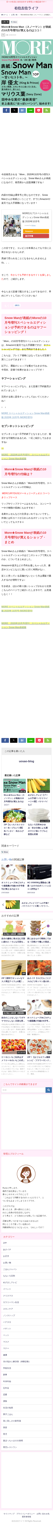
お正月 (6, 1256)
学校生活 (7, 1368)
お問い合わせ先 (43, 1514)
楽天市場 (29, 236)
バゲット (7, 1329)
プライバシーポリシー (25, 1514)
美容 (5, 1427)
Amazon (29, 231)
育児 (5, 1434)
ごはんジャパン (10, 1269)
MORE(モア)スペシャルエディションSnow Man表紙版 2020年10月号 (35, 217)
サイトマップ (9, 1514)
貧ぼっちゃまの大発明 (13, 1441)
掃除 (5, 1401)
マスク (6, 1342)
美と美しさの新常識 (12, 1421)
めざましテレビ (10, 1282)
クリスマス (8, 1296)
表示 (17, 305)
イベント (7, 1289)
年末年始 (7, 1381)
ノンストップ (9, 1315)
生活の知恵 (8, 1408)
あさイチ (7, 1249)
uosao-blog (26, 761)
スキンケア (8, 1309)
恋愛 (5, 1395)
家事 (5, 1375)
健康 (5, 1355)
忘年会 (6, 1388)
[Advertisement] (26, 144)
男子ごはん (8, 1414)
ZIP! (5, 1243)
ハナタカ (7, 1322)
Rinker (34, 225)
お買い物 (5, 22)
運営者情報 (26, 1517)
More (15, 22)
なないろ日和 (9, 1276)
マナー (6, 1348)
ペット (6, 1335)
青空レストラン (10, 1447)
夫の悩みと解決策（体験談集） (17, 1361)
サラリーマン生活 (11, 1302)
